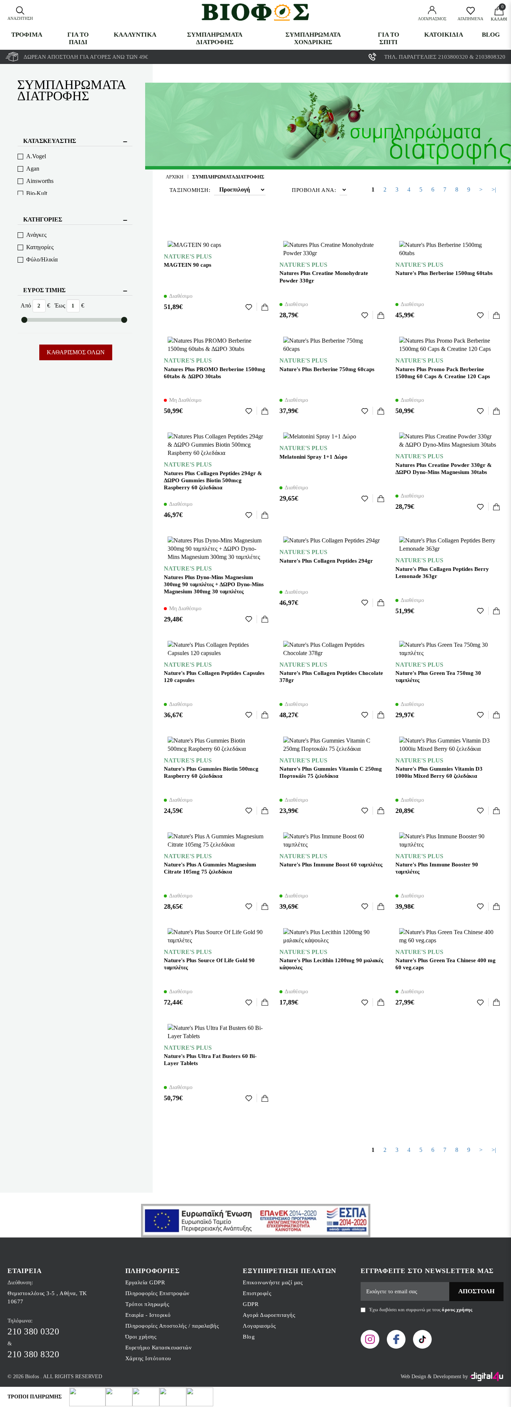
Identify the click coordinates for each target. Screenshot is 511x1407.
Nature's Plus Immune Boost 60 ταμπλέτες (330, 865)
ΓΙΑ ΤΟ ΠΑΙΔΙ (78, 38)
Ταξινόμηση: (190, 190)
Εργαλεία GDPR (145, 1282)
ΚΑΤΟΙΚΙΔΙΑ (443, 34)
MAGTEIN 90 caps (187, 265)
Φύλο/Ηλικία (42, 259)
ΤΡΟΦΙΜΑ (26, 34)
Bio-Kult (36, 193)
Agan (32, 168)
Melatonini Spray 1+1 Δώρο (313, 457)
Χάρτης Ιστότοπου (148, 1358)
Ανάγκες (36, 235)
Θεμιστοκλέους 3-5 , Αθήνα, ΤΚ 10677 (47, 1297)
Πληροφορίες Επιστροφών (157, 1293)
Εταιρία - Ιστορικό (148, 1315)
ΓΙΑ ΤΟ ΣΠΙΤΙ (388, 38)
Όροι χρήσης (141, 1337)
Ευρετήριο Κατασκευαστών (158, 1348)
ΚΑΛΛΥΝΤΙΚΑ (135, 34)
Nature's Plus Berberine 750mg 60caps (326, 369)
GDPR (250, 1304)
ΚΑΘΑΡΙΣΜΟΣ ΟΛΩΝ (76, 352)
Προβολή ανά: (314, 190)
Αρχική (174, 177)
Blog (491, 34)
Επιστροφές (257, 1293)
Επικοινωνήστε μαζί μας (273, 1282)
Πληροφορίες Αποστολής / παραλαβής (172, 1326)
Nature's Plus (188, 256)
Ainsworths (39, 181)
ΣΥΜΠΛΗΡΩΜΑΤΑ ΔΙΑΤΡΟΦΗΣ (214, 38)
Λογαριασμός (259, 1326)
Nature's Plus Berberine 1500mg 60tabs (444, 273)
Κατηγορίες (39, 247)
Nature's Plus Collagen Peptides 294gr (326, 561)
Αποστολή (476, 1291)
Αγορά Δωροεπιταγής (269, 1315)
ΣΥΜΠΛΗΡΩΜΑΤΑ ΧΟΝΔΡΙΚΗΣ (313, 38)
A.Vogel (36, 156)
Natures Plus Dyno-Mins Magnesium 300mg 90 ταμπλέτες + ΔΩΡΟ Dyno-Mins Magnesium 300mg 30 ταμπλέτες (214, 584)
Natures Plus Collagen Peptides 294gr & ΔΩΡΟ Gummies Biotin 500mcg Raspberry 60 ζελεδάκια (213, 480)
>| (494, 189)
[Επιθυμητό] (251, 307)
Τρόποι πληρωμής (147, 1304)
